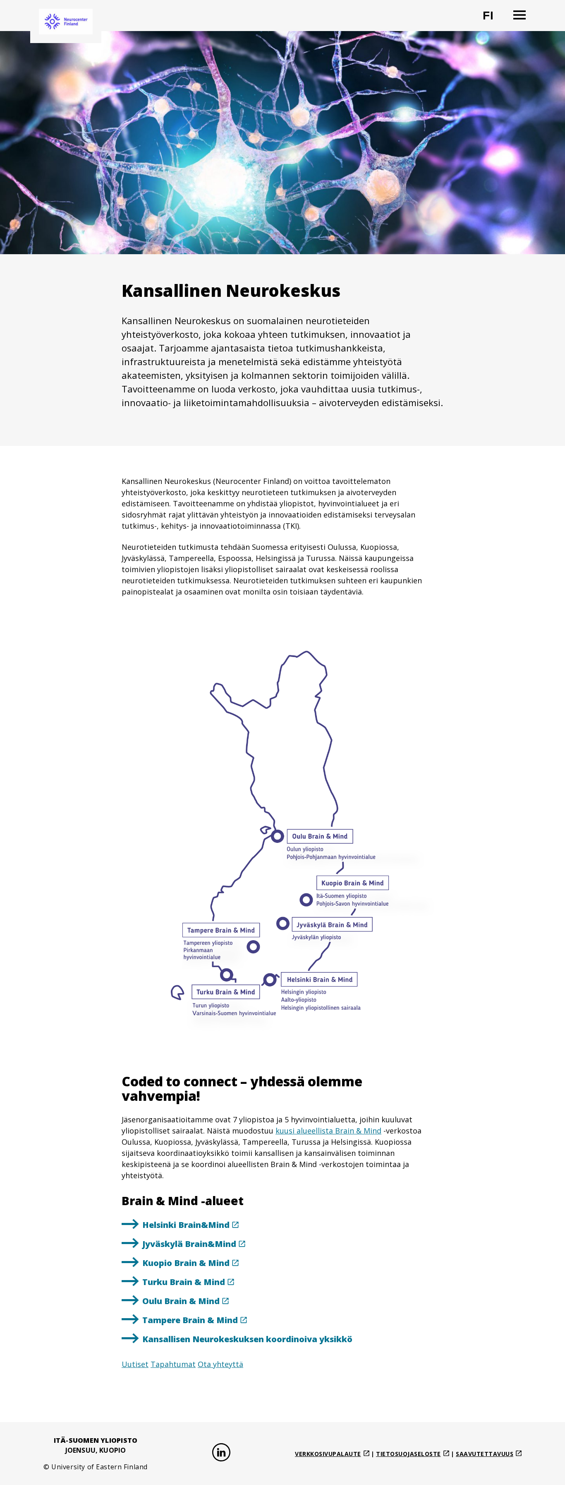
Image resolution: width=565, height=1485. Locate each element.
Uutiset (135, 1364)
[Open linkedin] (221, 1453)
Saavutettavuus (484, 1454)
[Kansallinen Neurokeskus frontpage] (66, 21)
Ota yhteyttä (220, 1364)
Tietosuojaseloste (408, 1454)
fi (493, 19)
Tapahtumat (173, 1364)
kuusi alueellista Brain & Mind (328, 1131)
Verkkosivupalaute (328, 1454)
